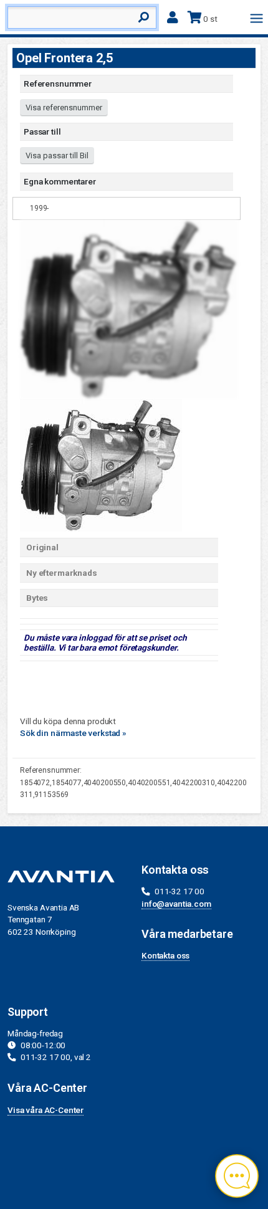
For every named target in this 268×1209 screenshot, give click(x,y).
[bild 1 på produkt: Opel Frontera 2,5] (129, 308)
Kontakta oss (165, 955)
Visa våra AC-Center (45, 1110)
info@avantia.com (176, 904)
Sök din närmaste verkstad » (73, 733)
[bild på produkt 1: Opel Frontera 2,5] (101, 464)
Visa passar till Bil (57, 155)
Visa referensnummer (64, 107)
